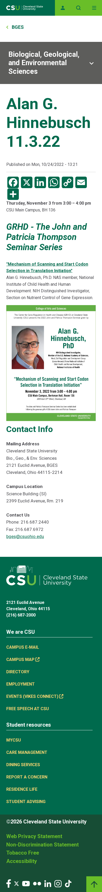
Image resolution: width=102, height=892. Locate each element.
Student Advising (26, 801)
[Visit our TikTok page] (68, 883)
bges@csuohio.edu (25, 536)
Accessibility (21, 861)
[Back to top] (94, 884)
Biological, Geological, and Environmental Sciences (44, 63)
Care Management (26, 752)
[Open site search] (78, 8)
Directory (17, 671)
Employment (20, 684)
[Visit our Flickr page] (37, 883)
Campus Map (20, 659)
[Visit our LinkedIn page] (47, 883)
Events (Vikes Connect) (32, 696)
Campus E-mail (22, 647)
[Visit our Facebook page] (8, 883)
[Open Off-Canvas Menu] (94, 8)
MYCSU (13, 740)
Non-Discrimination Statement (42, 844)
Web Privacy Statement (34, 836)
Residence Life (21, 789)
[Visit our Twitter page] (16, 883)
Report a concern (26, 777)
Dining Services (23, 764)
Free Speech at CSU (27, 708)
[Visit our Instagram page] (58, 883)
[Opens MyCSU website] (63, 8)
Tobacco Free (22, 853)
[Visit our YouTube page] (26, 883)
